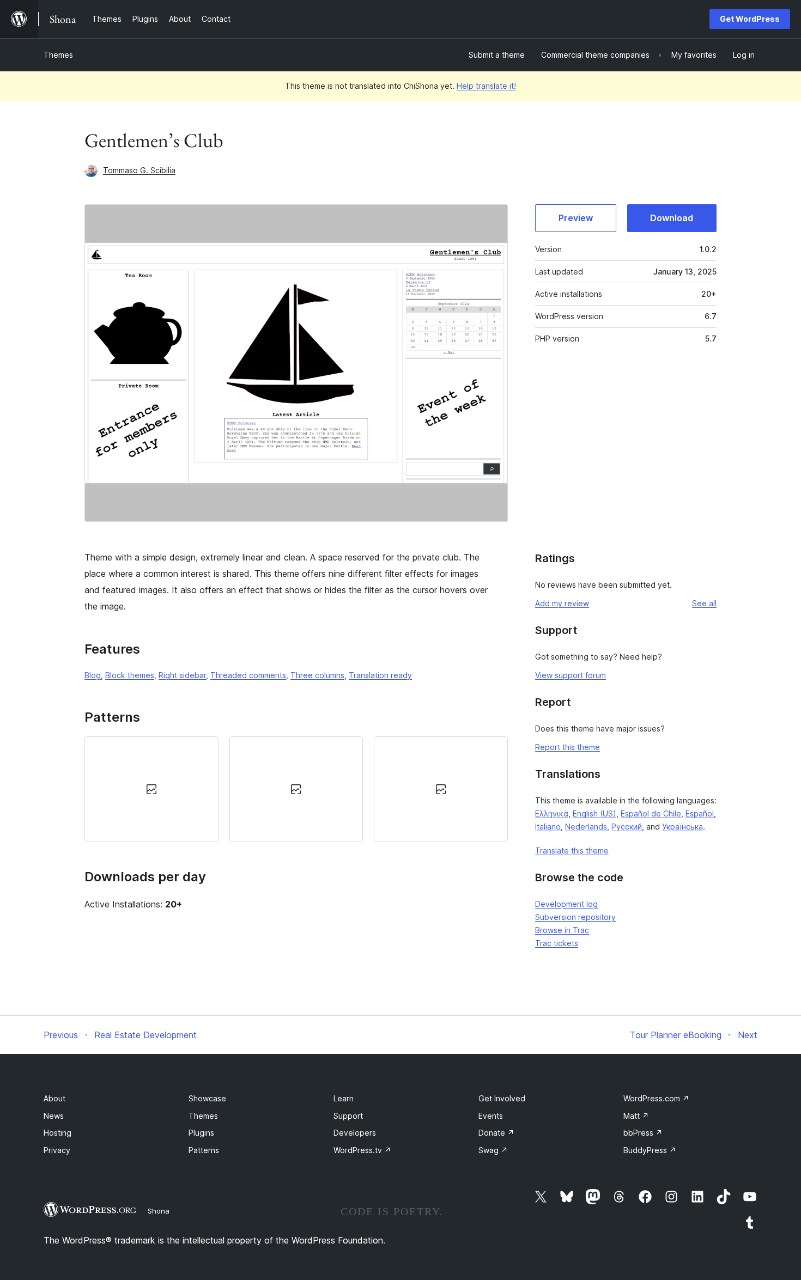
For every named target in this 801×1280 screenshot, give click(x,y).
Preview (576, 217)
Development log (566, 904)
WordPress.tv (362, 1150)
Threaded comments (248, 675)
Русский (626, 826)
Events (490, 1115)
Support (348, 1115)
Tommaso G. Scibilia (139, 170)
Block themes (129, 675)
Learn (343, 1098)
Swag (493, 1150)
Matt (636, 1115)
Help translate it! (486, 85)
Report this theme (567, 747)
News (54, 1115)
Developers (354, 1132)
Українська (682, 826)
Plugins (201, 1132)
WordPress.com (656, 1098)
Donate (496, 1132)
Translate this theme (572, 850)
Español (699, 813)
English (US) (594, 813)
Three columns (317, 675)
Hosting (57, 1132)
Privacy (57, 1150)
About (54, 1098)
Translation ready (380, 675)
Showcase (207, 1098)
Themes (58, 54)
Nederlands (586, 826)
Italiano (548, 826)
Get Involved (501, 1098)
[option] (151, 789)
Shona (158, 1210)
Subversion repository (575, 917)
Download (671, 217)
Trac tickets (556, 943)
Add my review (562, 603)
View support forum (570, 675)
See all (704, 603)
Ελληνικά (551, 813)
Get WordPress (750, 18)
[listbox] (296, 789)
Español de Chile (651, 813)
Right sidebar (182, 675)
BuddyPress (649, 1150)
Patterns (204, 1150)
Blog (92, 675)
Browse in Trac (562, 930)
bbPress (643, 1132)
